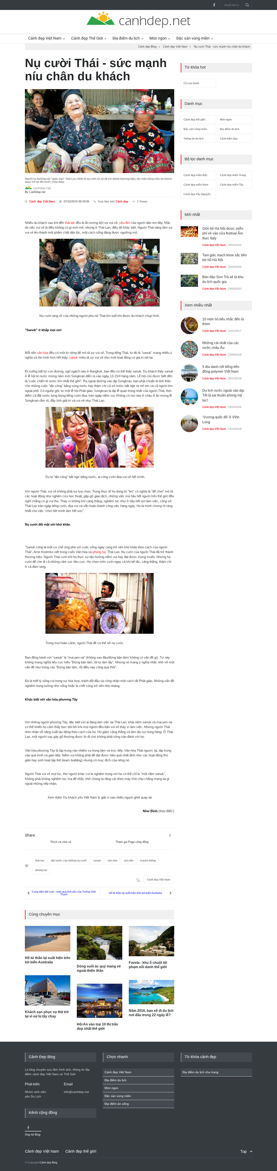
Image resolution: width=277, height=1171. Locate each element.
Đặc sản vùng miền (192, 38)
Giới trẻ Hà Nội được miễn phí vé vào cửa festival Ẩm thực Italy (222, 233)
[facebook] (214, 5)
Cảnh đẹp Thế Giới (87, 38)
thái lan (70, 223)
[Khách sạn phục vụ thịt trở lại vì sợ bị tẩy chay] (47, 990)
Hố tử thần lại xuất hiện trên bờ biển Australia (135, 893)
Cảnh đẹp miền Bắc (196, 175)
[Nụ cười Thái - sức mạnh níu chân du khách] (99, 131)
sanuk (73, 357)
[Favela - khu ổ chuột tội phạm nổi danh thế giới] (151, 941)
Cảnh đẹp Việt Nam (44, 38)
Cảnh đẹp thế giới (194, 119)
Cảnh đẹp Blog (48, 1162)
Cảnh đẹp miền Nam (196, 184)
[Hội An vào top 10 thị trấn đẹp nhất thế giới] (99, 1001)
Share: (30, 835)
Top (243, 1151)
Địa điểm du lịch (126, 38)
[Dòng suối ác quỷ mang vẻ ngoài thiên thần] (99, 943)
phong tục (99, 552)
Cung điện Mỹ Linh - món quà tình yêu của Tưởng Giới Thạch (64, 893)
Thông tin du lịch (193, 138)
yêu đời (124, 223)
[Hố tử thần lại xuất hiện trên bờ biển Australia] (47, 938)
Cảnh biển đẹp (228, 138)
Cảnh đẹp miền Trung (233, 175)
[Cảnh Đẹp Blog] (138, 27)
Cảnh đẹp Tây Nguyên (197, 194)
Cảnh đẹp (122, 201)
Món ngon (158, 38)
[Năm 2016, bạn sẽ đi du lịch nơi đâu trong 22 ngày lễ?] (151, 992)
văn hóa (42, 353)
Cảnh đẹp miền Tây (231, 184)
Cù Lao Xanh (191, 83)
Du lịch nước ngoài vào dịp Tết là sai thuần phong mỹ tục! (223, 395)
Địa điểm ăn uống (117, 1103)
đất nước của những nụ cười (69, 860)
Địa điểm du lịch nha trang (200, 1072)
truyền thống (148, 860)
